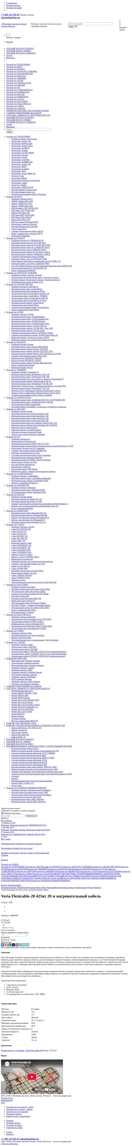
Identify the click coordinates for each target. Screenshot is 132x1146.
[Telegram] (27, 944)
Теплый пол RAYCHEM (17, 101)
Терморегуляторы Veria (11, 887)
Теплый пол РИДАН (15, 94)
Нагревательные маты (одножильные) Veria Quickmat (77, 887)
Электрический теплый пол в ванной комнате (21, 844)
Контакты (10, 58)
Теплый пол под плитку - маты (20, 1107)
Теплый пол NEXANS (16, 76)
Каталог (9, 42)
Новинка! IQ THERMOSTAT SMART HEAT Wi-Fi (23, 834)
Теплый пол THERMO (16, 78)
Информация (7, 1100)
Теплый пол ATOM (14, 81)
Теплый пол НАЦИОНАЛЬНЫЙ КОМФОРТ (50, 881)
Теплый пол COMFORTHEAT (19, 90)
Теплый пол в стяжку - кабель (19, 1109)
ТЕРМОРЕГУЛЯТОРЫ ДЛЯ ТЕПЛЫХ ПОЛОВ (27, 111)
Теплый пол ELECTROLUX (18, 104)
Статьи (9, 1132)
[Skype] (24, 944)
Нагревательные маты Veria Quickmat (37, 887)
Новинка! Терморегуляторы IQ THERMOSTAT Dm (23, 825)
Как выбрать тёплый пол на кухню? (17, 848)
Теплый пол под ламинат (17, 1112)
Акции (9, 55)
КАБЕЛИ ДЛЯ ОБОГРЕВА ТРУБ (67, 874)
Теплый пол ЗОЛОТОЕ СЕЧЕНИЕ (21, 71)
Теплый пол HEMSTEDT (17, 97)
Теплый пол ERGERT (15, 85)
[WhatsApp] (20, 944)
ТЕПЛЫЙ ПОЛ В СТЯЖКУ (18, 51)
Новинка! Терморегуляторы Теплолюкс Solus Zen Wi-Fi (25, 830)
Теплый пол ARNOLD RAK (18, 83)
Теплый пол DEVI (14, 67)
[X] (13, 944)
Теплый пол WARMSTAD (17, 92)
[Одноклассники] (6, 944)
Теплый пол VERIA (15, 106)
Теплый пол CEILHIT (15, 108)
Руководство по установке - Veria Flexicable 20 (21, 1050)
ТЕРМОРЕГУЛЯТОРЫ (19, 881)
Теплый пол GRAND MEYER (19, 74)
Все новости (6, 820)
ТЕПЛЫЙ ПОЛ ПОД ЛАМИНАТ (21, 53)
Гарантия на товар (14, 1127)
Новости (10, 1134)
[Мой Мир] (9, 944)
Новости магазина (12, 813)
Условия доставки (14, 1125)
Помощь (10, 1121)
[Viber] (17, 944)
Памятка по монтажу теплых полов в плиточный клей (25, 853)
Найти (9, 132)
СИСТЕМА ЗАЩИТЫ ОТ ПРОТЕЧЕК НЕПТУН (28, 115)
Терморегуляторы (14, 1114)
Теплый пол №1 (13, 87)
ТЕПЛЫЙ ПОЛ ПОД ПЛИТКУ (20, 48)
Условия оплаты (13, 1123)
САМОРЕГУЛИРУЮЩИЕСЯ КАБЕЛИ (23, 113)
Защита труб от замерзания (18, 1116)
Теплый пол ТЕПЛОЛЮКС (18, 64)
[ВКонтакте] (2, 944)
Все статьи (5, 839)
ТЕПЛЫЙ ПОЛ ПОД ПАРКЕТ (41, 876)
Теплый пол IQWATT (15, 69)
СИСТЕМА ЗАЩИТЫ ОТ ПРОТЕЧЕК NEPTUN (68, 878)
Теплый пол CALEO (15, 99)
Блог (3, 1103)
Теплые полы (7, 1098)
